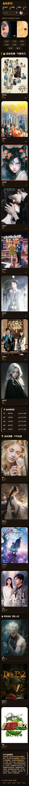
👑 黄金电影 (5, 8)
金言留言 (23, 782)
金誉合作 (18, 782)
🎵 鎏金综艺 (18, 8)
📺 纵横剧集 (12, 8)
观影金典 (9, 782)
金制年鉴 (4, 782)
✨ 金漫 (24, 8)
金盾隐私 (14, 782)
